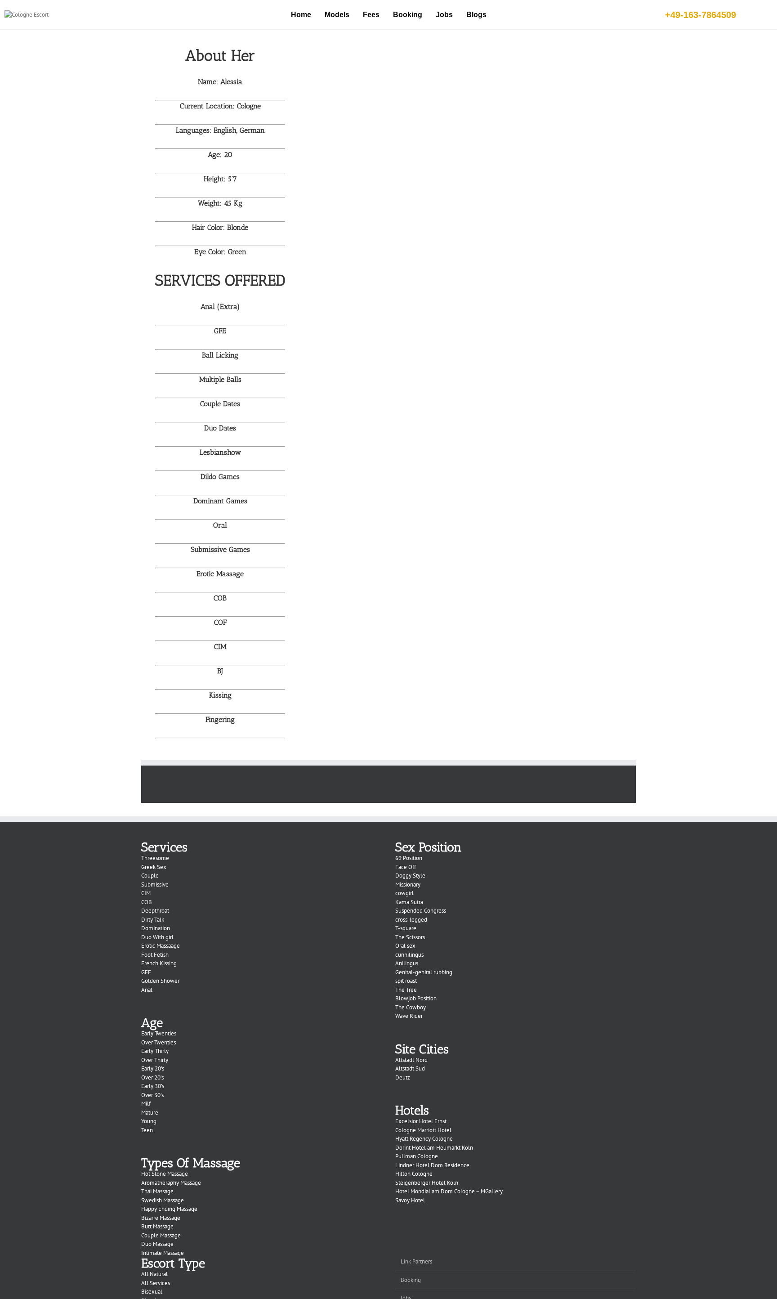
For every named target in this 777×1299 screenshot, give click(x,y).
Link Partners (416, 1261)
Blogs (476, 14)
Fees (371, 14)
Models (337, 14)
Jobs (444, 14)
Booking (407, 14)
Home (301, 14)
